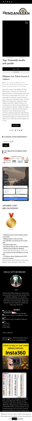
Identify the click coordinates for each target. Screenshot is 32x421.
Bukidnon (18, 82)
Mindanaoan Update (7, 86)
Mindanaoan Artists (23, 84)
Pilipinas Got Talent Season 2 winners (15, 78)
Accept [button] (14, 418)
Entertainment (5, 84)
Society (19, 86)
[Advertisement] (16, 41)
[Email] (22, 130)
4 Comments (16, 72)
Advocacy (6, 82)
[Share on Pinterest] (19, 130)
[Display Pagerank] (7, 311)
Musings (15, 86)
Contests (23, 82)
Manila (16, 84)
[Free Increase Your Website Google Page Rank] (20, 313)
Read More (16, 125)
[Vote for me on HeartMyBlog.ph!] (17, 340)
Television (23, 86)
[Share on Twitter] (17, 130)
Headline (12, 84)
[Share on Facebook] (15, 130)
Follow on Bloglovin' (7, 332)
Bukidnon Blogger (7, 338)
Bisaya (13, 82)
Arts (10, 82)
